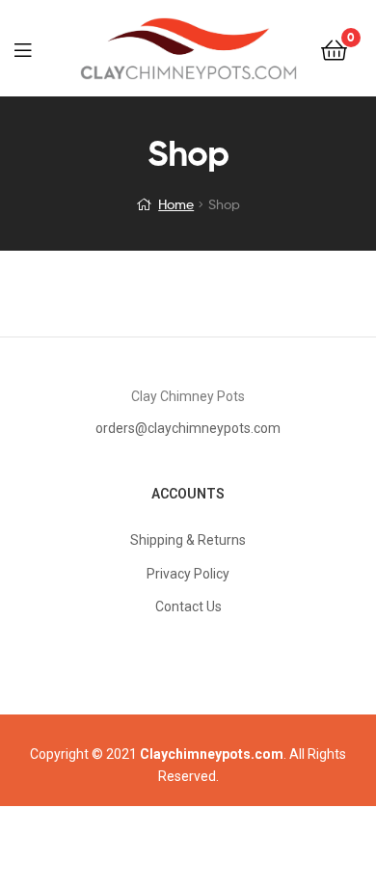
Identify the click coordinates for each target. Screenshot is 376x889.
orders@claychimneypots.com (188, 428)
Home (176, 204)
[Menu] (34, 48)
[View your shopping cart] (334, 48)
